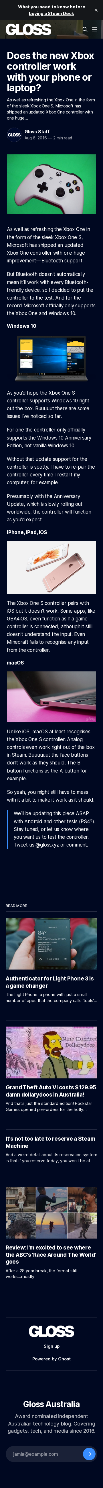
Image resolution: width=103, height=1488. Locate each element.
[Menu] (94, 29)
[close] (96, 10)
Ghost (64, 1359)
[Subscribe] (89, 1454)
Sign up (52, 1346)
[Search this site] (85, 29)
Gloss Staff (37, 132)
